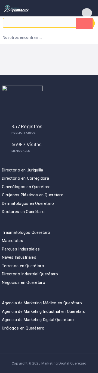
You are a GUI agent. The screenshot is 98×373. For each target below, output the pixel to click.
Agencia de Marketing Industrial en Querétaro (43, 311)
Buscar (84, 23)
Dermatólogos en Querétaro (28, 203)
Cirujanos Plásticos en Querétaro (32, 195)
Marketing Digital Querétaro (64, 363)
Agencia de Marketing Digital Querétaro (38, 319)
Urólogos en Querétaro (23, 328)
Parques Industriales (21, 249)
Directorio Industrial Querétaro (30, 274)
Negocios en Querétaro (23, 282)
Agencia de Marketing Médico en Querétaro (42, 303)
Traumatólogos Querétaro (26, 232)
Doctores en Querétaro (23, 211)
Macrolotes (12, 240)
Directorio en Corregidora (25, 178)
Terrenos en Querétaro (23, 265)
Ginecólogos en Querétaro (26, 186)
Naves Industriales (19, 257)
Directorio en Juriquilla (22, 170)
